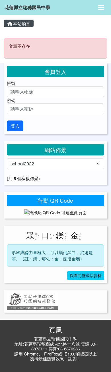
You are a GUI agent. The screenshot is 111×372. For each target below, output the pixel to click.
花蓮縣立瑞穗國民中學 (27, 7)
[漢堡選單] (101, 7)
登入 (15, 125)
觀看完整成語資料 (86, 275)
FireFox (50, 354)
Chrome (31, 354)
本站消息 (21, 23)
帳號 (11, 83)
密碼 (11, 100)
